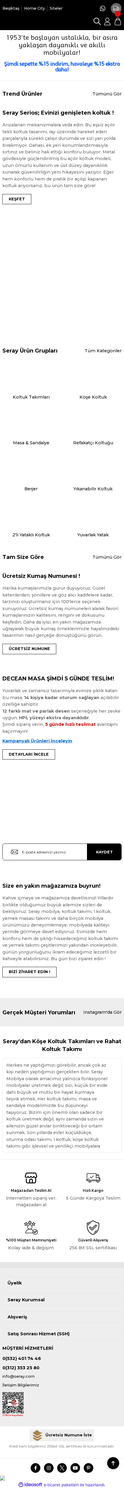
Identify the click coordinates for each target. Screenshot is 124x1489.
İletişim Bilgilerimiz (20, 1385)
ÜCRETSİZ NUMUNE (29, 648)
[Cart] (118, 21)
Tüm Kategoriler (103, 350)
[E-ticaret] (61, 1485)
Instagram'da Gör (102, 1012)
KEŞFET (17, 199)
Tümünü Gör (107, 94)
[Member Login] (107, 21)
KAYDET (104, 852)
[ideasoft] (30, 1484)
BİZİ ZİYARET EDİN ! (29, 972)
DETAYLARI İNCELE (29, 754)
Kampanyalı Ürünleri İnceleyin (37, 741)
